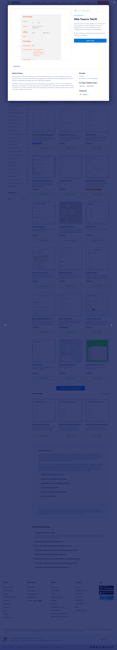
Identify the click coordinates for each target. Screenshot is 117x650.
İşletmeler (82, 86)
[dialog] (58, 325)
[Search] (76, 10)
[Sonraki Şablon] (111, 325)
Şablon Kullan (90, 40)
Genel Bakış (17, 66)
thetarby (84, 94)
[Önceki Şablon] (5, 325)
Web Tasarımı (90, 86)
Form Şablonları (78, 15)
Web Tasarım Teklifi (85, 19)
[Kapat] (114, 2)
